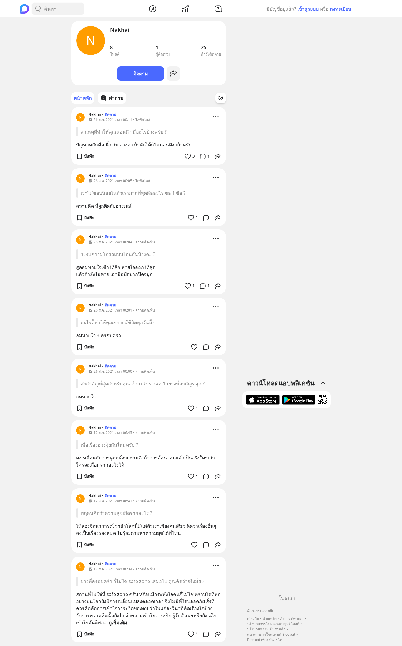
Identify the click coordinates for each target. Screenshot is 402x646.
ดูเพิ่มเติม (118, 622)
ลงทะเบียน (340, 9)
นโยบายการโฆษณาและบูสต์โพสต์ (273, 623)
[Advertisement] (286, 503)
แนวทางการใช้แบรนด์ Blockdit (271, 634)
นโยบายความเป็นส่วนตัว (266, 629)
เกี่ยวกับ (253, 618)
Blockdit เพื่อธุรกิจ (261, 639)
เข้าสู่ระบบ (308, 9)
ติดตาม (140, 73)
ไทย (281, 639)
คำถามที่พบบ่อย (292, 618)
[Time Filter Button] (220, 98)
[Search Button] (38, 8)
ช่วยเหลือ (270, 618)
